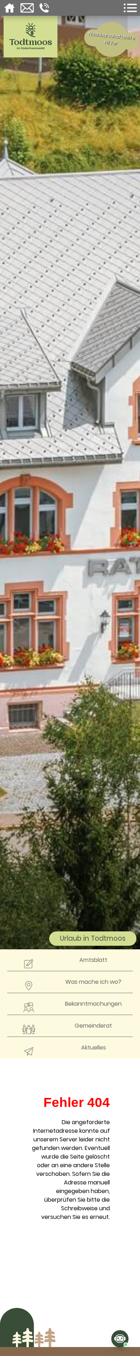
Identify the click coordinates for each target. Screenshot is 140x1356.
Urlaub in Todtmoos (93, 938)
